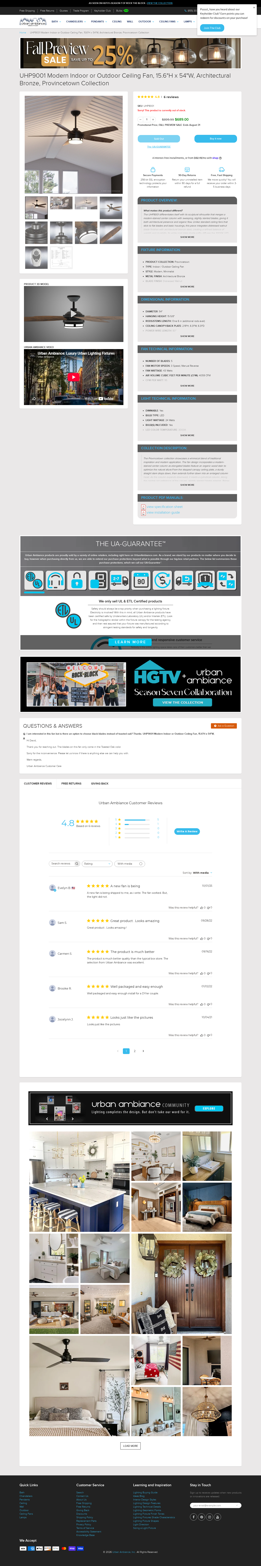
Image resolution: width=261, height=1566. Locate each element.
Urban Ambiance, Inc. (123, 1553)
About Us (81, 1501)
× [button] (254, 7)
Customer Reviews (38, 785)
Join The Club (212, 28)
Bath (55, 21)
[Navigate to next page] (143, 1052)
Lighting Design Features (146, 1504)
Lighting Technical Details (147, 1508)
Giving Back (99, 785)
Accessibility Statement (88, 1533)
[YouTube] (217, 1518)
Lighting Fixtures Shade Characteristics (154, 1518)
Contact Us (82, 1497)
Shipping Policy (84, 1518)
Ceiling (117, 21)
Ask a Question (225, 727)
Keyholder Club (102, 10)
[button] (79, 1183)
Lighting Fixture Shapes (146, 1522)
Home (23, 32)
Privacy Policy (83, 1525)
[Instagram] (209, 1518)
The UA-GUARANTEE (159, 147)
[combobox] (97, 865)
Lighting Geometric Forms (147, 1511)
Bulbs (119, 10)
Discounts (81, 1515)
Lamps (188, 21)
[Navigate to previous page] (117, 1052)
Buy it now (216, 139)
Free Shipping (27, 10)
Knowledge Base (85, 1536)
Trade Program (81, 10)
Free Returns (47, 10)
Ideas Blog (139, 1497)
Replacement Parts (86, 1522)
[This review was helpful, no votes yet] (201, 909)
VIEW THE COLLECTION (159, 3)
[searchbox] (61, 865)
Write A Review (187, 832)
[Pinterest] (201, 1518)
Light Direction (141, 1525)
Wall (130, 21)
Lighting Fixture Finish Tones (148, 1515)
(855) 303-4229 (196, 10)
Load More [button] (130, 1447)
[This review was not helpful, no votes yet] (208, 909)
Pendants (97, 21)
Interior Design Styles (144, 1501)
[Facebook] (193, 1518)
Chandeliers (74, 21)
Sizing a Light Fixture (144, 1529)
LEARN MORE (130, 644)
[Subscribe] (237, 1507)
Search (80, 1493)
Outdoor (144, 21)
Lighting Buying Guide (145, 1493)
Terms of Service (85, 1529)
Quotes (64, 10)
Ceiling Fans (167, 21)
